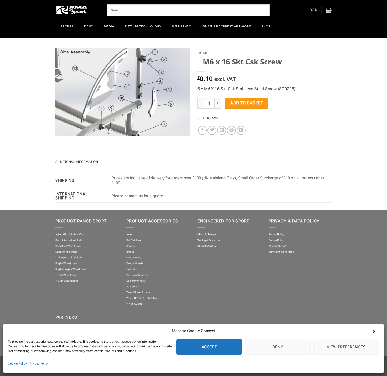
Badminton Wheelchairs (69, 240)
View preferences (346, 347)
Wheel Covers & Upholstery (141, 298)
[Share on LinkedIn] (241, 130)
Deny (277, 347)
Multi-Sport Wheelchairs (69, 257)
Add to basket (246, 102)
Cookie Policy (17, 363)
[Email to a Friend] (221, 130)
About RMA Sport (207, 246)
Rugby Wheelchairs (66, 263)
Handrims (132, 269)
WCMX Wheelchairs (66, 280)
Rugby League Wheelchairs (70, 269)
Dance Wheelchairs (66, 251)
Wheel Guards (134, 303)
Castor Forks (133, 257)
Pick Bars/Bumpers (137, 274)
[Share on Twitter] (211, 130)
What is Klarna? (277, 246)
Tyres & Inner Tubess (138, 292)
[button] (376, 330)
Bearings (131, 246)
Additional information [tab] (76, 162)
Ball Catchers (133, 240)
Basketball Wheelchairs (68, 246)
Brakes (130, 251)
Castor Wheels (134, 263)
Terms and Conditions (281, 251)
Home (202, 53)
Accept (209, 347)
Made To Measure (207, 234)
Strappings (132, 286)
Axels (129, 234)
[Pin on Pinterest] (231, 130)
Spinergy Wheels (136, 280)
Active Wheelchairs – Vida (69, 234)
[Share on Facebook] (202, 130)
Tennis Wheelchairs (66, 274)
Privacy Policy (39, 363)
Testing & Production (209, 240)
